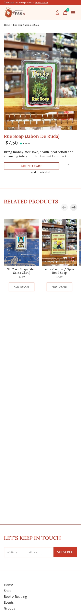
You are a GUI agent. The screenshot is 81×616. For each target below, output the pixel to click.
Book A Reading (15, 596)
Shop (8, 591)
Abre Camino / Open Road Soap (59, 270)
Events (9, 602)
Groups (9, 608)
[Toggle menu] (73, 12)
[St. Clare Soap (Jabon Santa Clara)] (21, 242)
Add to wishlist (40, 172)
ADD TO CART (31, 166)
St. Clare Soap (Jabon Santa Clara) (21, 270)
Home (8, 585)
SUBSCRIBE (65, 552)
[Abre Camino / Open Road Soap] (59, 242)
